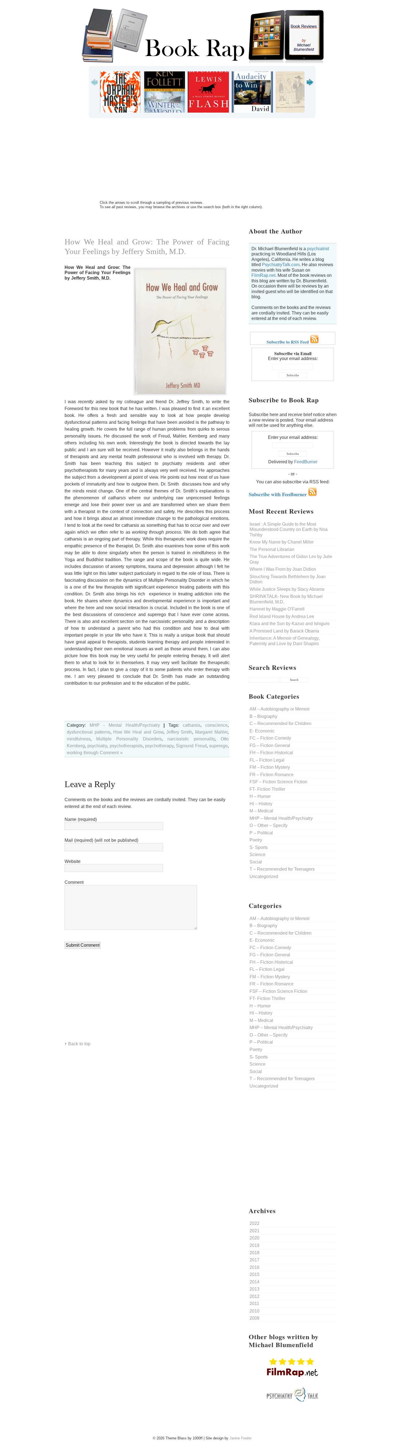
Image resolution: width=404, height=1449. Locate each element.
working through (82, 752)
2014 (254, 1282)
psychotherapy (159, 745)
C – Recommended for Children (280, 723)
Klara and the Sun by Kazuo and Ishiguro (290, 623)
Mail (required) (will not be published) (101, 840)
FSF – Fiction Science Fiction (278, 781)
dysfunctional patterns (88, 732)
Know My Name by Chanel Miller (282, 542)
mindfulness (78, 739)
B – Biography (263, 716)
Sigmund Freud (191, 745)
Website (73, 861)
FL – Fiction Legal (267, 760)
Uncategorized (264, 876)
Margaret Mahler (211, 732)
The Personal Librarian (272, 549)
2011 (254, 1303)
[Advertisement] (202, 159)
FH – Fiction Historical (271, 752)
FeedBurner (305, 461)
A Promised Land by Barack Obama (284, 631)
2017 (254, 1260)
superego (218, 745)
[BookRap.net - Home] (202, 61)
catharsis (191, 725)
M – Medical (261, 811)
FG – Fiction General (270, 745)
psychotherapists (126, 745)
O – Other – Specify (268, 825)
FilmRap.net (263, 275)
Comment (74, 882)
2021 (254, 1230)
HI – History (261, 803)
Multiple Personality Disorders (129, 739)
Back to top (79, 1043)
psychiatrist (318, 248)
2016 (254, 1267)
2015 (254, 1274)
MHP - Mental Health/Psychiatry (125, 725)
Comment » (111, 752)
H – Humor (260, 796)
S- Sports (259, 847)
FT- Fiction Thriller (267, 789)
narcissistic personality (191, 739)
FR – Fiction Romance (272, 774)
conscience (216, 725)
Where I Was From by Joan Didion (283, 569)
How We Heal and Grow (138, 732)
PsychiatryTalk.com (281, 264)
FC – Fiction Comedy (270, 738)
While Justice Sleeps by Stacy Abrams (287, 589)
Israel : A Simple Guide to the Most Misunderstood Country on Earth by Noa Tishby (289, 529)
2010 (254, 1311)
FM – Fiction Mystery (270, 767)
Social (256, 862)
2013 (254, 1289)
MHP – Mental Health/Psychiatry (281, 818)
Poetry (256, 840)
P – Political (261, 833)
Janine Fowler (240, 1438)
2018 (254, 1252)
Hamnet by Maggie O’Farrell (277, 609)
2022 (254, 1223)
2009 (254, 1318)
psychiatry (97, 745)
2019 (254, 1245)
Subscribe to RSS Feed (288, 342)
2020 (254, 1238)
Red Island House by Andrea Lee (282, 616)
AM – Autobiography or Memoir (280, 709)
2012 (254, 1296)
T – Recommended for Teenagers (282, 869)
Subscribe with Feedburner (278, 494)
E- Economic (262, 731)
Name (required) (81, 819)
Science (257, 854)
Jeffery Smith (179, 732)
